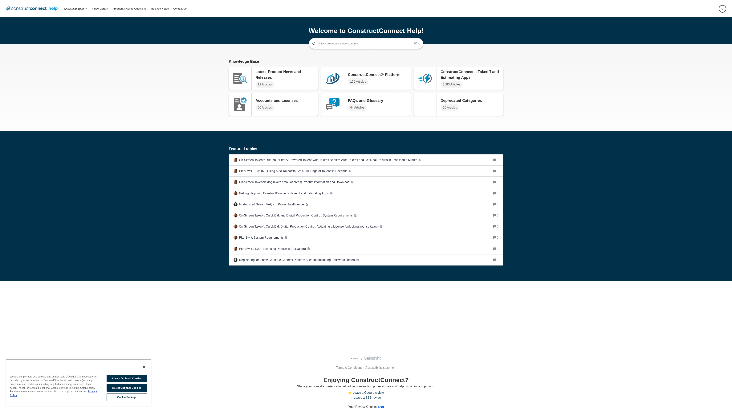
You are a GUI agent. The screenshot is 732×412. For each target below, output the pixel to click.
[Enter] (312, 43)
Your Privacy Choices (363, 406)
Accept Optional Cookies (127, 378)
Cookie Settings (126, 397)
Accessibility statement (380, 367)
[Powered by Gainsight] (366, 359)
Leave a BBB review (367, 397)
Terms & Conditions (349, 367)
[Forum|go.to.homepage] (32, 9)
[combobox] (366, 43)
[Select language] (722, 9)
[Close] (144, 367)
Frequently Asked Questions (129, 8)
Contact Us (180, 8)
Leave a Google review (368, 392)
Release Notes (160, 8)
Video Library (100, 8)
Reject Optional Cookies (126, 387)
